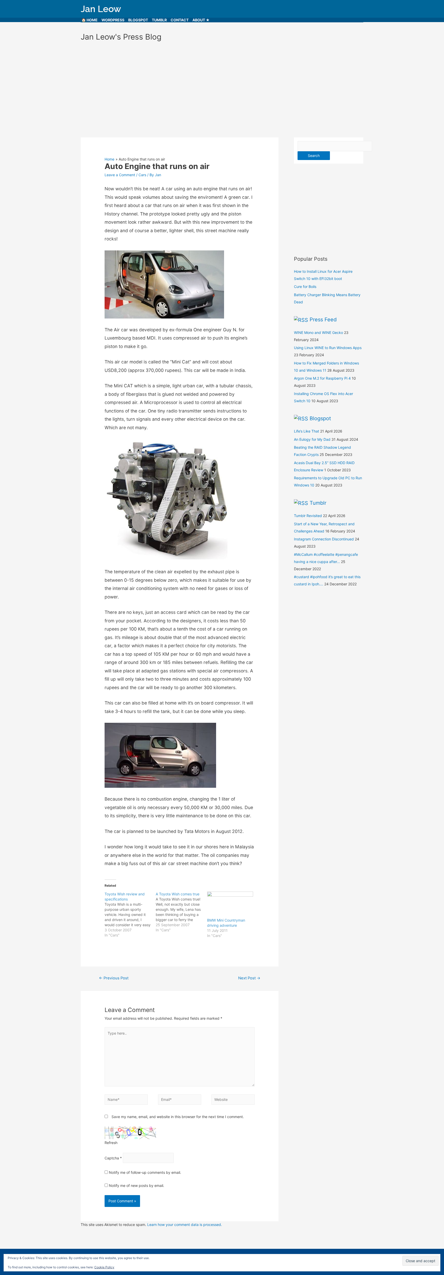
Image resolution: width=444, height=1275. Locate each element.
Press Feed (323, 319)
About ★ (201, 20)
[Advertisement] (222, 87)
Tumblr (159, 20)
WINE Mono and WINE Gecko (318, 332)
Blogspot (138, 20)
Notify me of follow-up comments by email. (145, 1172)
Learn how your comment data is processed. (184, 1224)
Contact (179, 20)
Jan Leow (101, 9)
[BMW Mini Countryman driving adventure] (230, 905)
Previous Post (113, 978)
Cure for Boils (305, 286)
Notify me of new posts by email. (136, 1185)
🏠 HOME (89, 20)
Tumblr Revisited (308, 515)
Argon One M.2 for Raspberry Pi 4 (322, 378)
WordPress (113, 20)
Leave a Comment (120, 175)
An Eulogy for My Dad (312, 439)
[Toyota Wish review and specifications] (130, 915)
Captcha (112, 1158)
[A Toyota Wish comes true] (181, 912)
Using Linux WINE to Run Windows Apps (328, 347)
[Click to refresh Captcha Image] (130, 1133)
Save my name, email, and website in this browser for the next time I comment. (178, 1116)
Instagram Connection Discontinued (324, 539)
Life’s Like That (306, 431)
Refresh (111, 1142)
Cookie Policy (104, 1267)
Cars (142, 175)
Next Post (249, 978)
